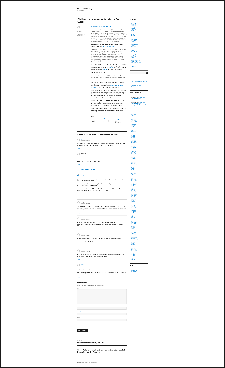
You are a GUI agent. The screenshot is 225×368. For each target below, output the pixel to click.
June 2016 (133, 161)
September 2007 (134, 253)
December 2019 (134, 142)
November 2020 (134, 130)
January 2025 (133, 114)
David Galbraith (134, 34)
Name (79, 306)
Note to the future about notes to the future (139, 84)
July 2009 (133, 227)
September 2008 (134, 239)
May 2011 (133, 202)
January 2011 (133, 206)
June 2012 (133, 186)
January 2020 (133, 141)
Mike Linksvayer (134, 51)
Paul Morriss (133, 55)
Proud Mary (105, 69)
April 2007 (133, 259)
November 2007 (134, 250)
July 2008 (133, 242)
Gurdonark (133, 38)
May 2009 (133, 229)
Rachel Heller (133, 57)
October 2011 (133, 196)
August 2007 (133, 254)
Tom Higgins (133, 65)
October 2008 (133, 238)
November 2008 (134, 237)
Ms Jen (132, 52)
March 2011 (133, 205)
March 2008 (133, 247)
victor (82, 139)
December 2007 (134, 249)
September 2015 (134, 164)
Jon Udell (133, 41)
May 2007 (133, 258)
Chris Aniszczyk (134, 30)
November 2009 (134, 222)
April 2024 (133, 115)
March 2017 (133, 150)
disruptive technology (108, 46)
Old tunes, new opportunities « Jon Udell (101, 26)
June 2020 (133, 136)
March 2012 (133, 190)
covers (84, 33)
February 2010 (133, 218)
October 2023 (133, 119)
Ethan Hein (133, 36)
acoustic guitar (80, 33)
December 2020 (134, 129)
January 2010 (133, 220)
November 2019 (134, 143)
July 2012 (132, 185)
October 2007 (133, 252)
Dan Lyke (133, 31)
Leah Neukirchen (134, 44)
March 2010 (133, 217)
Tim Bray (133, 63)
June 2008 (133, 243)
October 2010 (133, 210)
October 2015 (133, 163)
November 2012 (134, 180)
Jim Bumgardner (134, 40)
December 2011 (134, 194)
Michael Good (133, 50)
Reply (79, 148)
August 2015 (133, 166)
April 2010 (133, 216)
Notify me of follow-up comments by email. (85, 324)
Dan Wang (133, 33)
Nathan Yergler (134, 54)
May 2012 (133, 188)
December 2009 (134, 221)
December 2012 (134, 179)
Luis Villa (133, 45)
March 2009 (133, 232)
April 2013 (133, 174)
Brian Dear (133, 28)
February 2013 (133, 177)
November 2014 (134, 172)
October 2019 (133, 145)
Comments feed (134, 270)
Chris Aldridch (133, 29)
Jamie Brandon (134, 39)
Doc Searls (133, 35)
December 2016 (134, 153)
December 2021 (134, 121)
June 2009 (133, 228)
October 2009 (133, 223)
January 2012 (133, 193)
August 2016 (133, 158)
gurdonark (83, 218)
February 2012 (133, 191)
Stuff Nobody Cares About (136, 62)
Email (79, 311)
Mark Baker (133, 49)
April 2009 (133, 231)
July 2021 (132, 126)
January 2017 (133, 152)
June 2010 (133, 213)
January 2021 (133, 127)
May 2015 (133, 169)
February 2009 (134, 233)
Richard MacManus (134, 59)
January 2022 (133, 120)
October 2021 (133, 124)
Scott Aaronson (134, 61)
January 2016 (133, 162)
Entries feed (133, 269)
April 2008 (133, 245)
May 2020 (133, 137)
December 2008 (134, 236)
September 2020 (134, 132)
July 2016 (132, 159)
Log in (132, 267)
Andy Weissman (134, 22)
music (78, 34)
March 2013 (133, 175)
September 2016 (134, 157)
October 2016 (133, 156)
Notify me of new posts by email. (83, 328)
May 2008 (133, 244)
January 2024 (133, 116)
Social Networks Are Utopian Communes (139, 81)
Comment (80, 288)
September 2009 (134, 225)
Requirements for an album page (137, 82)
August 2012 (133, 184)
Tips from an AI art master (136, 85)
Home (141, 9)
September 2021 (134, 125)
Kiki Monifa (133, 43)
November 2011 (134, 195)
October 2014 (133, 173)
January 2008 (133, 248)
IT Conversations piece (96, 118)
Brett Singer (133, 27)
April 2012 (133, 189)
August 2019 (133, 147)
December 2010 (134, 207)
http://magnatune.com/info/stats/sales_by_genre (88, 175)
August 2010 (133, 211)
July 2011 (132, 200)
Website (79, 317)
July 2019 (132, 148)
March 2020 (133, 140)
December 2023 (134, 118)
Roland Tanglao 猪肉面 (135, 60)
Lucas (82, 250)
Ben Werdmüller (134, 24)
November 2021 (134, 123)
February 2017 (133, 151)
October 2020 (133, 131)
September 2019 (134, 146)
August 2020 (133, 134)
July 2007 (133, 255)
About (146, 9)
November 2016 (134, 154)
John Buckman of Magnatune (88, 169)
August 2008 (133, 240)
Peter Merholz (133, 56)
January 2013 (133, 178)
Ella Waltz (110, 67)
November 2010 (134, 209)
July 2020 (133, 135)
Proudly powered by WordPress (91, 362)
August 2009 (133, 226)
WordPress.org (134, 271)
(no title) (132, 86)
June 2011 (133, 201)
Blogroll (104, 118)
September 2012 (134, 183)
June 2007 (133, 256)
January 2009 (133, 234)
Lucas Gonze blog (84, 9)
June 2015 (133, 168)
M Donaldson (133, 46)
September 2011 (134, 197)
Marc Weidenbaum (134, 47)
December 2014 (134, 170)
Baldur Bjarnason (134, 23)
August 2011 (133, 199)
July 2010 (132, 212)
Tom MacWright (134, 66)
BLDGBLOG (133, 25)
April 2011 (133, 204)
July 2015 (132, 167)
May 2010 (133, 215)
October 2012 (133, 182)
